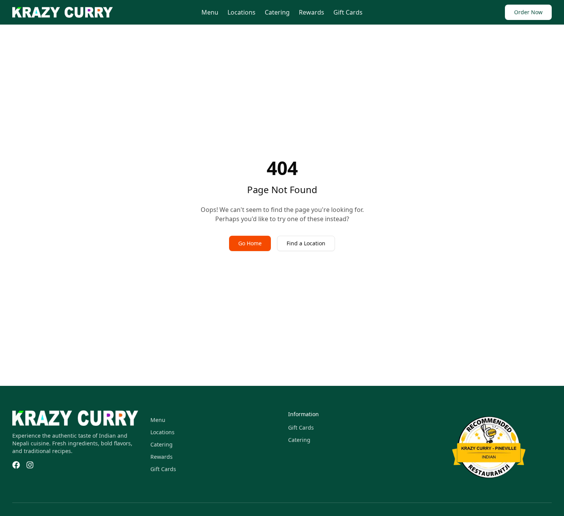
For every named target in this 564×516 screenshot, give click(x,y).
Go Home (250, 243)
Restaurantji (469, 452)
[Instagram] (30, 465)
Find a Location (306, 243)
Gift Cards (348, 12)
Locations (242, 12)
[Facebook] (16, 465)
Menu (209, 12)
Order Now (528, 12)
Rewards (311, 12)
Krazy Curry (469, 415)
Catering (277, 12)
